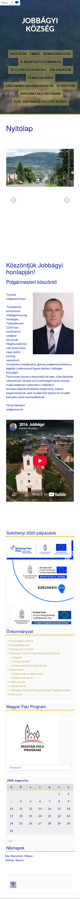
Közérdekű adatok (21, 641)
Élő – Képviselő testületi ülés (40, 101)
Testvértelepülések (28, 70)
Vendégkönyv (40, 78)
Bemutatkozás (57, 54)
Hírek (35, 54)
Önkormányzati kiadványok (30, 665)
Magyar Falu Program (41, 93)
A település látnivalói (40, 62)
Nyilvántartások (23, 677)
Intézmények (21, 661)
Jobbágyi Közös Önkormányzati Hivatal (34, 653)
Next (66, 199)
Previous (12, 199)
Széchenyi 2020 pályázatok (29, 86)
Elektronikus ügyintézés (28, 673)
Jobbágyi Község (40, 24)
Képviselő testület (22, 649)
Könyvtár (66, 86)
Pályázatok (60, 70)
